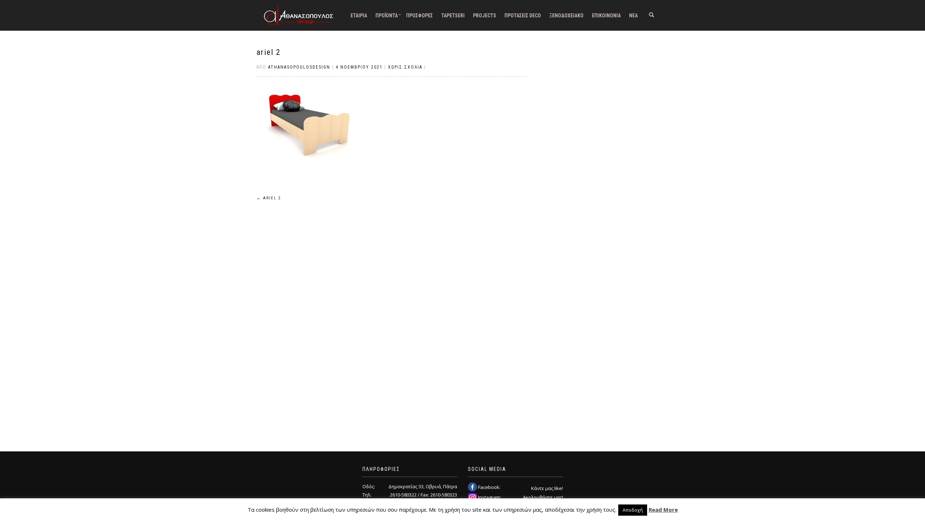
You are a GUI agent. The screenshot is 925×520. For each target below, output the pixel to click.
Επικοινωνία (606, 15)
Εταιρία (358, 15)
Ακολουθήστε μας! (543, 497)
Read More (663, 509)
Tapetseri (453, 15)
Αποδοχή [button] (633, 510)
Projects (484, 15)
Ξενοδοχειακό (566, 15)
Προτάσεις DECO (522, 15)
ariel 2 (269, 52)
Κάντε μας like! (547, 488)
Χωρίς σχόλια (405, 67)
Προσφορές (419, 15)
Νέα (633, 15)
